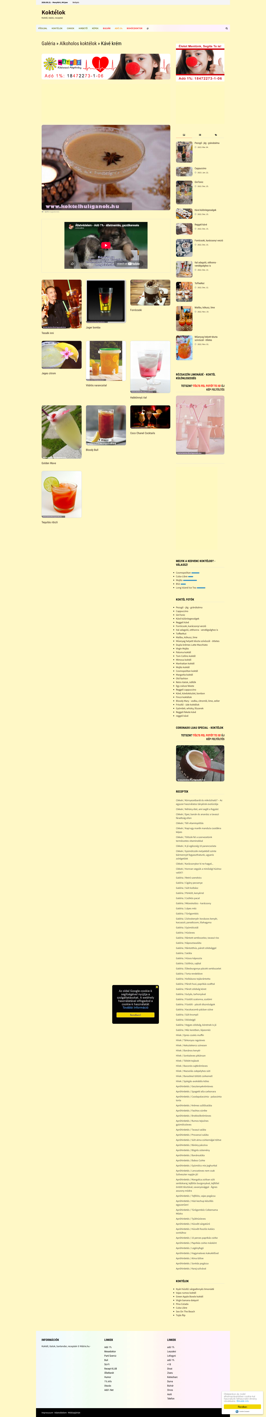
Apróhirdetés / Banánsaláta (190, 1155)
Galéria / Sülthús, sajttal (188, 963)
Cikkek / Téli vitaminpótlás (190, 823)
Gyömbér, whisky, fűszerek (190, 708)
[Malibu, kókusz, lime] (184, 307)
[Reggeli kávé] (184, 225)
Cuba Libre (181, 1307)
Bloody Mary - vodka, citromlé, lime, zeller (198, 700)
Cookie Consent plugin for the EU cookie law (242, 1411)
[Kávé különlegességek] (184, 210)
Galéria (48, 43)
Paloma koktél (183, 652)
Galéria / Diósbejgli (185, 1019)
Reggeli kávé (201, 224)
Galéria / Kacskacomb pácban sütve (194, 1009)
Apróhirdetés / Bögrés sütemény (193, 1150)
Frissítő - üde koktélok (187, 704)
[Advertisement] (106, 103)
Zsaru (170, 1372)
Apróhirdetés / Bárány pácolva (192, 1145)
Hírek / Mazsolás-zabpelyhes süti (193, 1071)
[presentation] (184, 135)
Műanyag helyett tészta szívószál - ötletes (206, 338)
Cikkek (70, 28)
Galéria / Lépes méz (186, 908)
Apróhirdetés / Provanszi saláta (192, 1134)
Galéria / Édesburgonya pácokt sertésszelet (198, 968)
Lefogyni (171, 1355)
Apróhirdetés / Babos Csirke (190, 1160)
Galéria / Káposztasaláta (188, 942)
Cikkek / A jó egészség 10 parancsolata (196, 846)
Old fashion (182, 678)
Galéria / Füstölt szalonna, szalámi (194, 999)
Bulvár (106, 28)
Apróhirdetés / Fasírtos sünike (191, 1110)
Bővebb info (243, 1401)
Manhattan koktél (185, 663)
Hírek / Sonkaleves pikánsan (191, 1055)
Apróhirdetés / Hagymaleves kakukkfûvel (197, 1253)
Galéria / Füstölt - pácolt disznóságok (195, 1004)
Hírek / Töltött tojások (187, 1060)
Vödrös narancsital (96, 385)
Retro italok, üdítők (186, 682)
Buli (106, 1360)
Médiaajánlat (74, 1412)
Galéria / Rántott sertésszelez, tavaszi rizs (197, 937)
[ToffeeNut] (184, 283)
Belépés (76, 2)
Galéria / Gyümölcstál (187, 927)
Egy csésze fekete (185, 685)
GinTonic (199, 182)
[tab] (184, 135)
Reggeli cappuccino (186, 689)
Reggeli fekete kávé (186, 712)
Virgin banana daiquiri (187, 1300)
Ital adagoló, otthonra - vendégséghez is (206, 264)
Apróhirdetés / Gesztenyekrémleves (194, 1086)
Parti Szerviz (110, 1355)
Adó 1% (118, 28)
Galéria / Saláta (184, 953)
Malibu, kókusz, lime (205, 307)
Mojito (179, 580)
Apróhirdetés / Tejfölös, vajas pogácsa (195, 1195)
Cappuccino (200, 168)
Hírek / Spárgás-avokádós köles (192, 1081)
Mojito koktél (183, 667)
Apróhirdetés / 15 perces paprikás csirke (197, 1237)
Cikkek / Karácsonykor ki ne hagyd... (194, 863)
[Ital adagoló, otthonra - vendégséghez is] (184, 262)
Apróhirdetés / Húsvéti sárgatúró (193, 1223)
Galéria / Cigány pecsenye (189, 882)
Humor (107, 1377)
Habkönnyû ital (138, 397)
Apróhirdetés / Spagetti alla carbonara (196, 1091)
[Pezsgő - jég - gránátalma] (184, 143)
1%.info (108, 1381)
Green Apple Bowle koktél (189, 1296)
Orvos (170, 1389)
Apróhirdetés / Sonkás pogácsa (192, 1263)
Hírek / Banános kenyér (188, 1050)
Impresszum (47, 1412)
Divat (169, 1368)
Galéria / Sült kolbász (187, 887)
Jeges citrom (49, 373)
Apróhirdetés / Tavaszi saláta (191, 1129)
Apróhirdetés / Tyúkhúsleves (191, 1218)
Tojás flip (180, 1315)
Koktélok (53, 12)
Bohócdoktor (134, 28)
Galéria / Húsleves (185, 932)
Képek (95, 28)
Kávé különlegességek (205, 210)
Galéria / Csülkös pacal (188, 898)
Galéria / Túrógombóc (187, 913)
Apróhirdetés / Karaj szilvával (191, 1268)
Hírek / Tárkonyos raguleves (190, 1040)
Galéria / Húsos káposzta (189, 958)
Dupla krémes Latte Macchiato (192, 644)
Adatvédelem (60, 1412)
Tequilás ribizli (50, 522)
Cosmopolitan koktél (187, 671)
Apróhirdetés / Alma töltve (190, 1258)
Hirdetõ (83, 28)
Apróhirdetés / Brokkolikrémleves (193, 1115)
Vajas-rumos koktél (186, 1292)
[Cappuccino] (184, 168)
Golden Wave (49, 463)
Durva (170, 1381)
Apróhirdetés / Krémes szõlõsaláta (194, 1105)
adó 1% (170, 1347)
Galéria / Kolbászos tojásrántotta (193, 978)
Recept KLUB (110, 1368)
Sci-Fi (107, 1364)
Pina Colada (182, 1304)
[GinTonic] (184, 182)
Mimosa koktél (183, 659)
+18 (169, 1364)
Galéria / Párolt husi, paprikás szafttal (195, 983)
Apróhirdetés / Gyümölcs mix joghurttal (196, 1165)
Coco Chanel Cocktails (142, 433)
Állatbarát (109, 1372)
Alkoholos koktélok (78, 43)
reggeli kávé (182, 715)
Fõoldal (42, 28)
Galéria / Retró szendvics (189, 877)
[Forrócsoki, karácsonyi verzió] (184, 240)
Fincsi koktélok (184, 697)
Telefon (170, 1398)
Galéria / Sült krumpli (187, 1014)
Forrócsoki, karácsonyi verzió (209, 240)
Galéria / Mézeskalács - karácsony (193, 903)
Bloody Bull (92, 450)
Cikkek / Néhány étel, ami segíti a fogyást (197, 809)
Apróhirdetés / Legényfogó (190, 1248)
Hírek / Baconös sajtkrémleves (192, 1065)
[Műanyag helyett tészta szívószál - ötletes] (184, 337)
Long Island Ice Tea (186, 587)
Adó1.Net (108, 1389)
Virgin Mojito (182, 648)
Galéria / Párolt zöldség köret (191, 989)
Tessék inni (48, 333)
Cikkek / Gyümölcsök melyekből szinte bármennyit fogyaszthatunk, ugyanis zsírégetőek (196, 854)
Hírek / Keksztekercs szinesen (191, 1045)
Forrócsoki (136, 310)
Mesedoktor (110, 1351)
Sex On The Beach (185, 1311)
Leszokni (171, 1351)
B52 (178, 583)
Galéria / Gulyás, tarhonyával (191, 994)
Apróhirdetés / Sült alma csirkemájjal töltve (198, 1139)
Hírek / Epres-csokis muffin (190, 1035)
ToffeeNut (199, 283)
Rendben (242, 1406)
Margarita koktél (184, 674)
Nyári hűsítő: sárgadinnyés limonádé (195, 1289)
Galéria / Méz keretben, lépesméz (193, 1030)
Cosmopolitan (183, 572)
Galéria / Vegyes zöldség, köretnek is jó (196, 1024)
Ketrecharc (172, 1377)
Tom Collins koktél (186, 656)
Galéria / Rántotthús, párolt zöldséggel (196, 948)
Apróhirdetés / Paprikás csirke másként (196, 1242)
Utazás (107, 1385)
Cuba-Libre (182, 576)
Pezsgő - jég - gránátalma (207, 143)
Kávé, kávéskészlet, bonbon (190, 693)
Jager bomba (93, 327)
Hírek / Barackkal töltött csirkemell (194, 1076)
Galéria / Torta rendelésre (189, 973)
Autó (169, 1394)
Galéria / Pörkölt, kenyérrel (190, 893)
